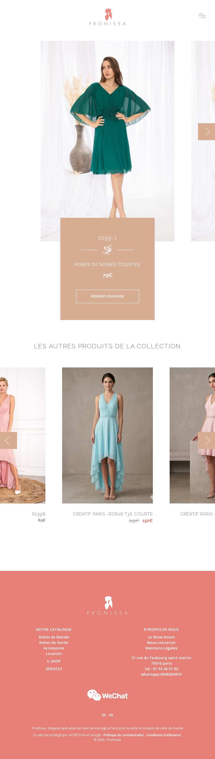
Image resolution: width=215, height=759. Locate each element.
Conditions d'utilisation (164, 735)
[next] (206, 131)
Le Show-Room (161, 637)
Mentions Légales (161, 648)
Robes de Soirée (53, 642)
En (104, 715)
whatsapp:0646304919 (161, 674)
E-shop (54, 661)
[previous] (8, 131)
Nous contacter (161, 642)
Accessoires (54, 648)
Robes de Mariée (54, 637)
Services (54, 668)
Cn (111, 715)
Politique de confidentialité (124, 735)
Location (54, 653)
